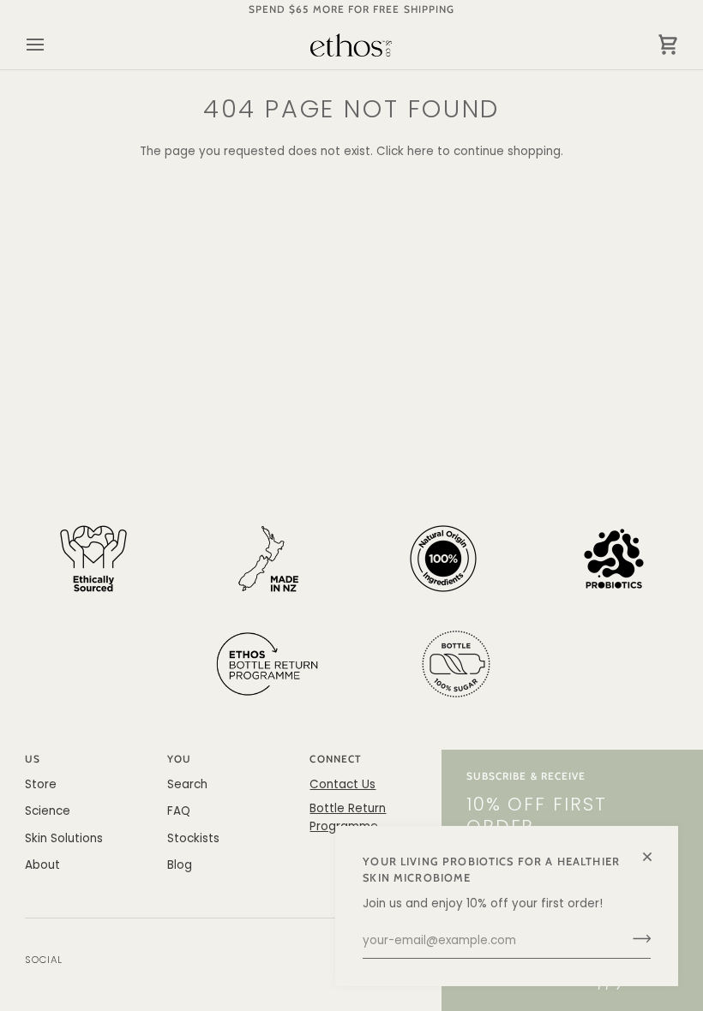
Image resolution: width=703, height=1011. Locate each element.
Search (187, 784)
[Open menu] (50, 45)
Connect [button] (334, 759)
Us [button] (32, 759)
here (420, 151)
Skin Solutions (64, 838)
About (42, 865)
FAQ (178, 811)
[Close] (654, 849)
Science (47, 811)
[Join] (636, 939)
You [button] (179, 759)
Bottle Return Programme (347, 817)
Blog (179, 865)
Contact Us (342, 784)
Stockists (193, 838)
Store (41, 784)
